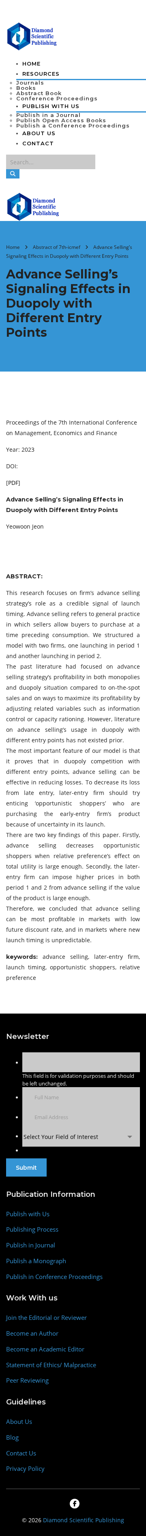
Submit (26, 1167)
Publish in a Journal (48, 115)
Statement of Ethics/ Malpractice (51, 1365)
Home (31, 63)
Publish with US (50, 106)
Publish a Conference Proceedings (73, 125)
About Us (39, 133)
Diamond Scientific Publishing (83, 1520)
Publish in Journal (30, 1245)
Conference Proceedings (57, 98)
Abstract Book (39, 93)
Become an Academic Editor (45, 1349)
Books (26, 88)
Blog (12, 1437)
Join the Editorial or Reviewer (46, 1317)
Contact (38, 143)
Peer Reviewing (27, 1380)
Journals (30, 82)
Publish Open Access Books (61, 120)
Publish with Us (27, 1214)
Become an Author (32, 1333)
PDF (13, 483)
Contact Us (21, 1453)
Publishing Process (32, 1229)
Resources (41, 73)
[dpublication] (32, 35)
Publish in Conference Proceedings (54, 1277)
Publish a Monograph (36, 1261)
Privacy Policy (25, 1468)
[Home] (33, 206)
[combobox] (81, 1137)
